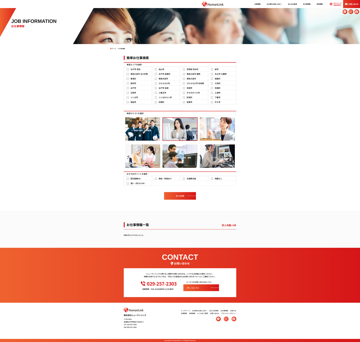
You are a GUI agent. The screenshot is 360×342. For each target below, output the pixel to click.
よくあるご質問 (202, 313)
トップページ (185, 310)
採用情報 (320, 4)
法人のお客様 (292, 4)
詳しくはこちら (193, 287)
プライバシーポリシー (228, 313)
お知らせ (233, 310)
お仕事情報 (306, 4)
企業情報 (258, 4)
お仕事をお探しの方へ (274, 4)
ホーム (114, 48)
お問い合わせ (353, 4)
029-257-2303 (162, 283)
